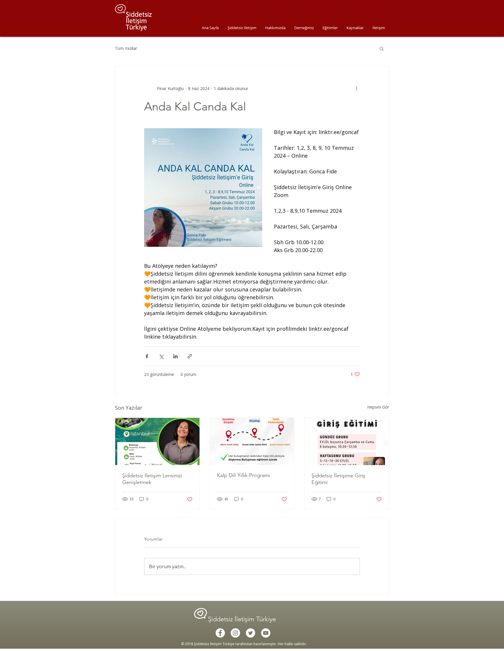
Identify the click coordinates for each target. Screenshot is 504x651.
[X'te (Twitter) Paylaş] (161, 356)
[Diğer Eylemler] (356, 88)
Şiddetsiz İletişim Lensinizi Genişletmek (152, 478)
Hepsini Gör (378, 407)
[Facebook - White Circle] (220, 633)
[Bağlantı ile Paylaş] (189, 356)
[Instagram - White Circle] (235, 633)
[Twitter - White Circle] (250, 633)
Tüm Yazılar (126, 48)
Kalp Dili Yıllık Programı (243, 475)
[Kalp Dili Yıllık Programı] (252, 441)
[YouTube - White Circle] (265, 633)
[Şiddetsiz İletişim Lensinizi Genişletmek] (157, 441)
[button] (381, 48)
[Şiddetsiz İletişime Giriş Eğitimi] (346, 441)
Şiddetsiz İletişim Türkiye (243, 619)
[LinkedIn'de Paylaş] (175, 356)
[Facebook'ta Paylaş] (147, 356)
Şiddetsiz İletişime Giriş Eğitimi (338, 478)
